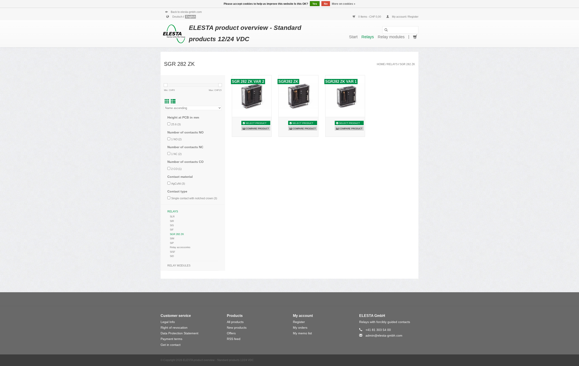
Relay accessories (180, 247)
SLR (172, 216)
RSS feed (233, 339)
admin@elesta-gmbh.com (383, 335)
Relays (367, 37)
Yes (314, 3)
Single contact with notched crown (194, 198)
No (325, 3)
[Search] (386, 30)
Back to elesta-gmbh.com (186, 12)
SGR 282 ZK (407, 64)
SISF (172, 251)
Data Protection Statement (179, 333)
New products (237, 327)
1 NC (176, 154)
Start (353, 37)
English (190, 16)
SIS (172, 225)
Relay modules (391, 37)
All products (235, 322)
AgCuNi (178, 183)
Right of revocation (174, 327)
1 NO (176, 139)
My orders (300, 327)
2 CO (176, 169)
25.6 (176, 124)
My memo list (302, 333)
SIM (172, 238)
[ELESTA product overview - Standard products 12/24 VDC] (175, 33)
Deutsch (177, 16)
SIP (172, 243)
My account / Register (404, 16)
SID (172, 256)
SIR (172, 221)
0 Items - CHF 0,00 (370, 16)
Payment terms (171, 339)
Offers (231, 333)
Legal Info (168, 322)
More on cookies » (343, 3)
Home (381, 64)
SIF (172, 229)
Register (299, 322)
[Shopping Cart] (415, 37)
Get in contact (170, 345)
